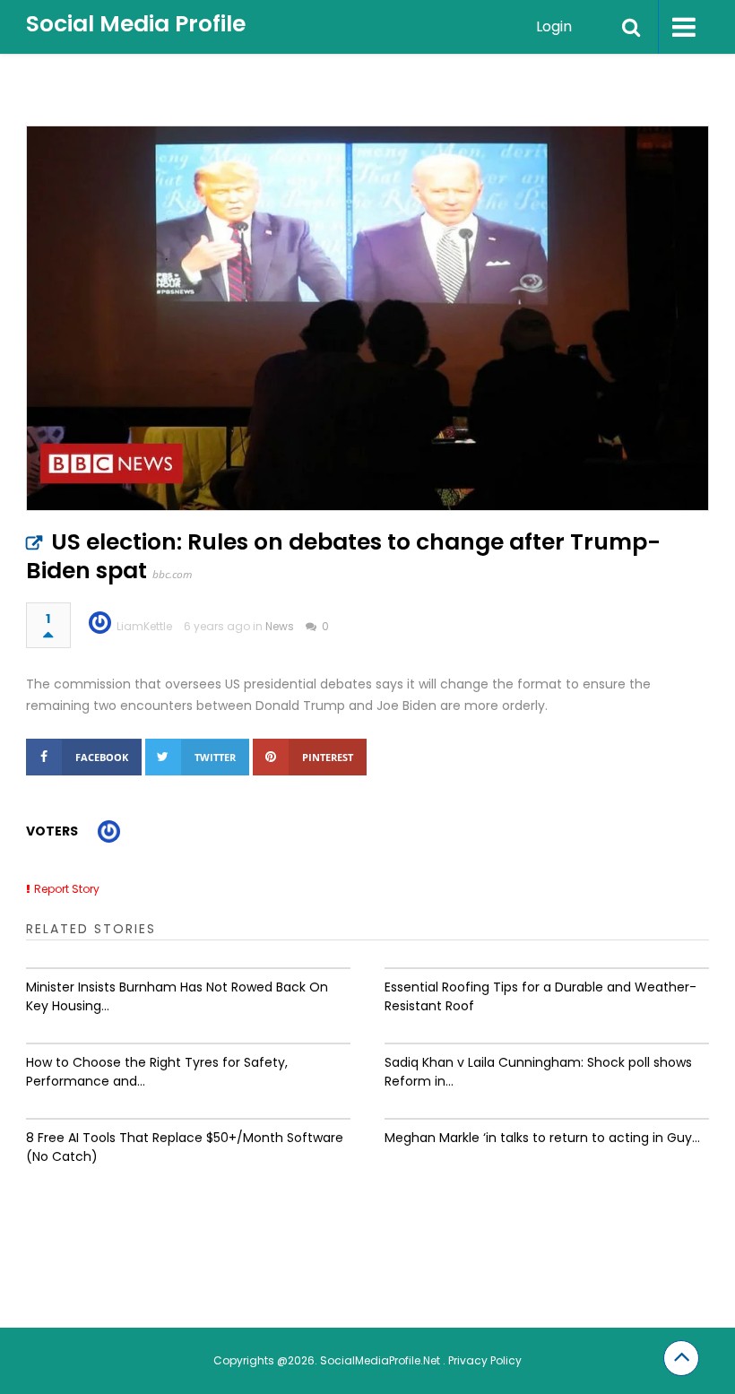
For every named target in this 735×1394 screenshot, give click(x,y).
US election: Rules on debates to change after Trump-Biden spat (343, 556)
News (279, 626)
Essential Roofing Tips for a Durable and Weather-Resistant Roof (540, 996)
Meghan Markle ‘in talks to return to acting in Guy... (542, 1138)
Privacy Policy (485, 1360)
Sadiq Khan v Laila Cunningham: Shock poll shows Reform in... (538, 1071)
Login (554, 26)
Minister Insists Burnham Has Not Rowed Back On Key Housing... (177, 996)
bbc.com (172, 574)
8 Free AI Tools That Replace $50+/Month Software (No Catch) (184, 1147)
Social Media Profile (136, 23)
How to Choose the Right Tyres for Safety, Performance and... (157, 1071)
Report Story (66, 888)
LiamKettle (144, 626)
